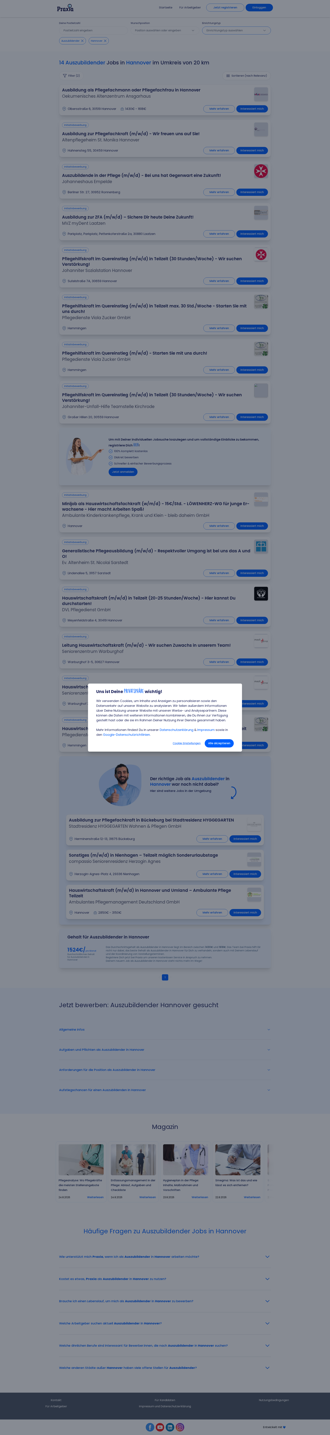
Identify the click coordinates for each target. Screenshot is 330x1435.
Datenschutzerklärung (176, 730)
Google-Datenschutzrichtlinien (126, 734)
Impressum (206, 730)
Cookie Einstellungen (187, 743)
